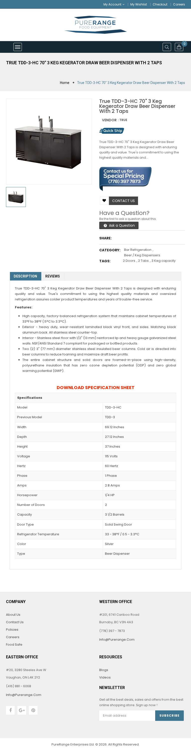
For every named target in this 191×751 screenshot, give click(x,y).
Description (25, 276)
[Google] (21, 710)
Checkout (160, 4)
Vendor (109, 120)
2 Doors (129, 260)
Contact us (123, 200)
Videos (105, 677)
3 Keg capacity (163, 260)
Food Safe (14, 644)
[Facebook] (10, 710)
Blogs (103, 670)
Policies (12, 629)
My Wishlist (138, 4)
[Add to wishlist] (104, 201)
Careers (179, 4)
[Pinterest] (33, 710)
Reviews (52, 276)
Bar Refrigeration (137, 249)
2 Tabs (143, 260)
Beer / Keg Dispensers (142, 255)
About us (13, 614)
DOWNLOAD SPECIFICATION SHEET (96, 387)
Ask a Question (121, 225)
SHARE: (105, 238)
